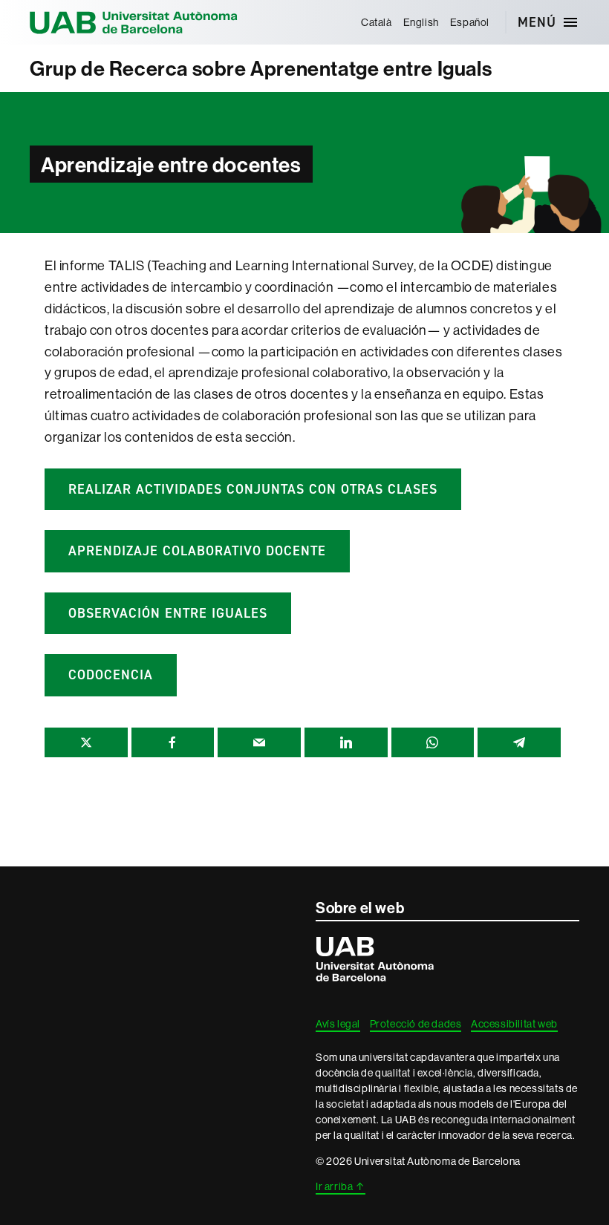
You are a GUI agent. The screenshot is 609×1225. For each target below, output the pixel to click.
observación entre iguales (167, 613)
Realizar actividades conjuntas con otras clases (252, 489)
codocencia (110, 675)
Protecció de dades (416, 1023)
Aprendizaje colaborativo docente (197, 551)
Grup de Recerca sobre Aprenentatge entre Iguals (261, 68)
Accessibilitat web (514, 1023)
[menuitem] (376, 22)
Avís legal (338, 1023)
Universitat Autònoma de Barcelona (134, 22)
